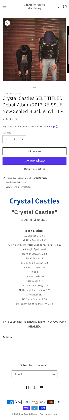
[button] (4, 6)
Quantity (7, 132)
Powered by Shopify (48, 414)
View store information (18, 186)
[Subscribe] (53, 374)
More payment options (34, 169)
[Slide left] (27, 87)
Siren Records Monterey (29, 414)
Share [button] (9, 336)
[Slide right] (42, 87)
